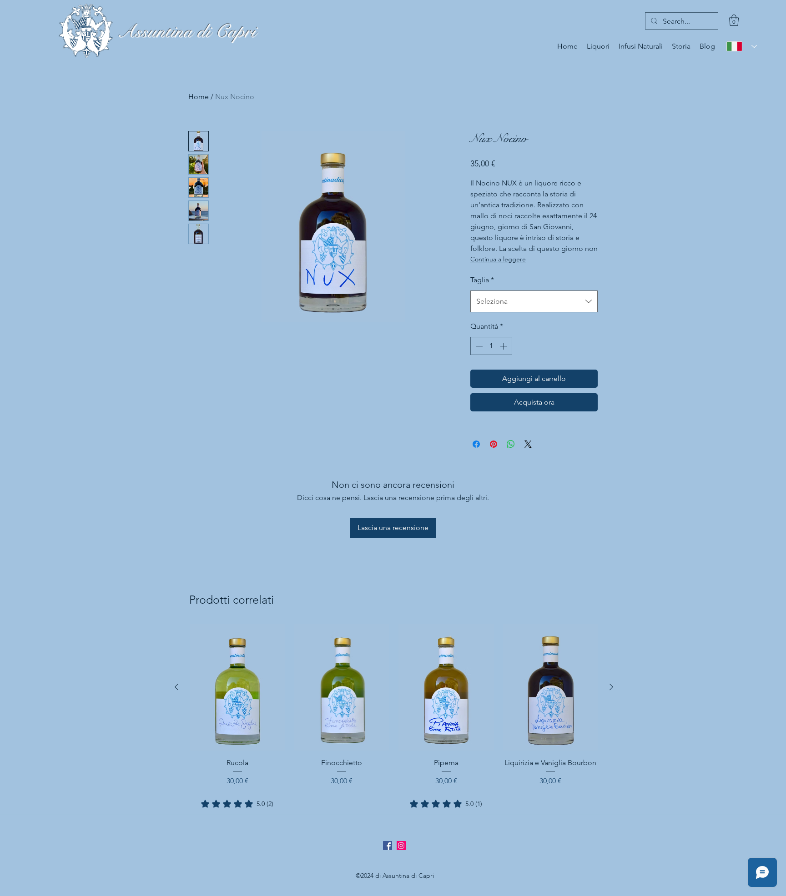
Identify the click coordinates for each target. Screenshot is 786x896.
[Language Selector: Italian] (741, 46)
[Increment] (504, 346)
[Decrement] (478, 346)
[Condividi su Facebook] (476, 444)
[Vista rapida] (237, 687)
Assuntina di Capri (186, 31)
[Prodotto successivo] (611, 686)
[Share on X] (528, 444)
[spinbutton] (491, 346)
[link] (237, 804)
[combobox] (534, 301)
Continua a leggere (498, 259)
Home (198, 96)
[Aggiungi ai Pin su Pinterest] (493, 444)
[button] (734, 20)
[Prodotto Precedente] (176, 686)
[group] (394, 716)
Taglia (482, 279)
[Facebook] (387, 845)
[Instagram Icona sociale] (401, 845)
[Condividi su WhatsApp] (510, 444)
